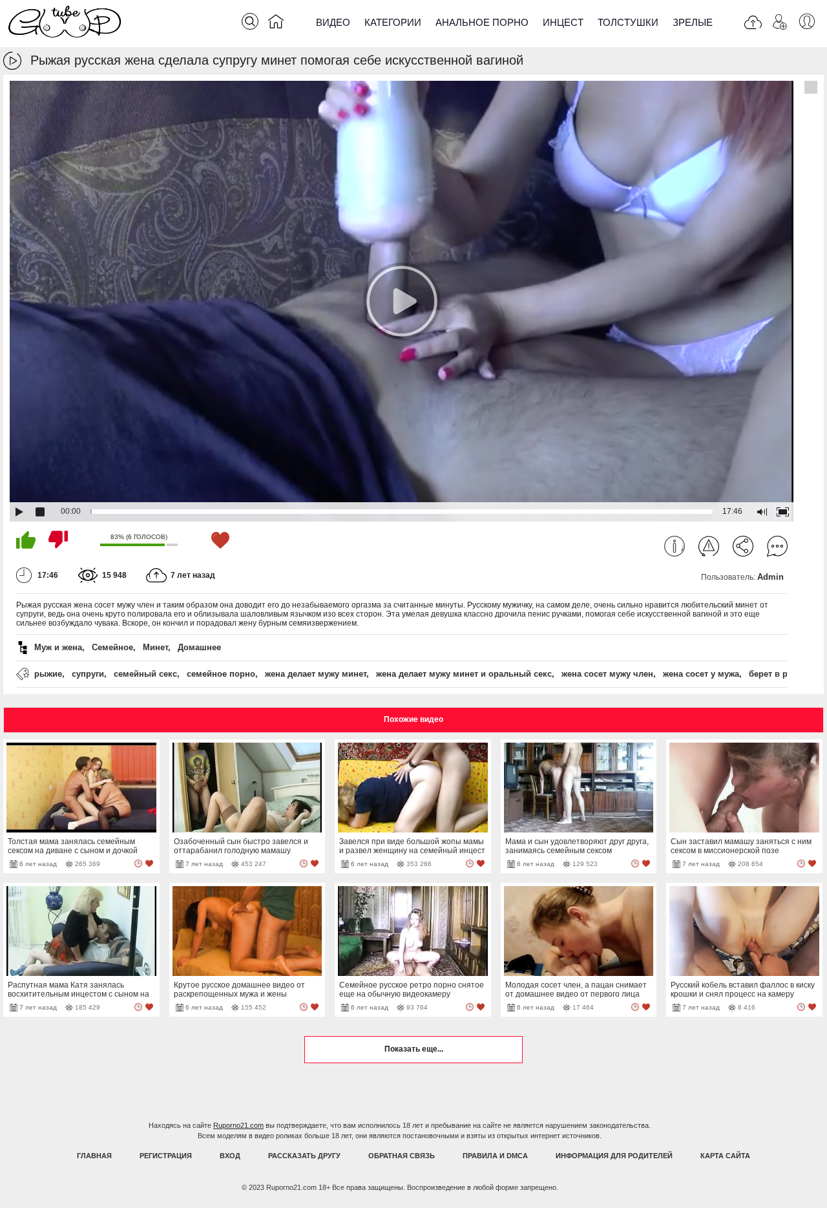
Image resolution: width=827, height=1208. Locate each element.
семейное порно (221, 674)
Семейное (112, 647)
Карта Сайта (725, 1156)
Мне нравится (26, 539)
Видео (333, 22)
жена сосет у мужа (701, 674)
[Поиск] (250, 21)
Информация (674, 546)
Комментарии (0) (777, 546)
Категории (392, 22)
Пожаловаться (709, 546)
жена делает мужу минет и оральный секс (464, 674)
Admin (770, 577)
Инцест (563, 22)
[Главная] (275, 24)
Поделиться (743, 546)
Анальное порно (482, 22)
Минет (155, 647)
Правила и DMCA (495, 1156)
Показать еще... (413, 1049)
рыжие (48, 674)
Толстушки (628, 22)
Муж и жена (58, 647)
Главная (94, 1156)
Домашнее (199, 647)
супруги (88, 674)
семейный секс (145, 674)
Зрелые (693, 22)
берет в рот (773, 674)
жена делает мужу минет (315, 674)
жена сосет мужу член (607, 674)
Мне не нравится (58, 539)
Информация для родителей (614, 1156)
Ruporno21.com (238, 1125)
